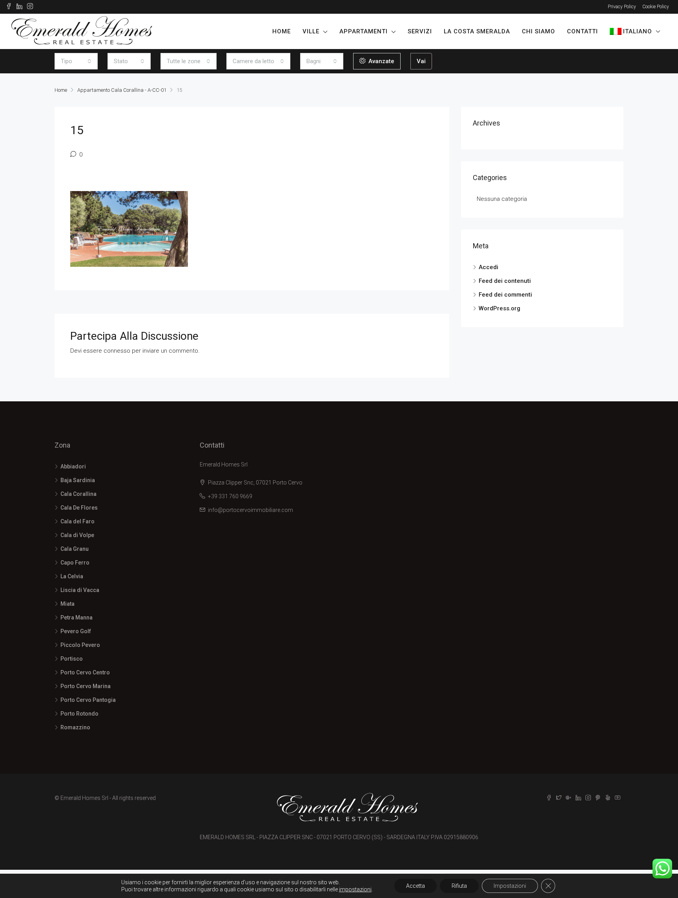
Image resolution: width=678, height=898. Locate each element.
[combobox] (76, 61)
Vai (421, 61)
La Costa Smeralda (477, 31)
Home (281, 31)
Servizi (420, 31)
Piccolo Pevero (80, 645)
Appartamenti (363, 31)
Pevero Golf (75, 631)
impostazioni (355, 889)
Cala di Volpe (77, 535)
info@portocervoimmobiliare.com (250, 510)
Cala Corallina (78, 494)
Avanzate (380, 61)
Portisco (71, 659)
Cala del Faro (77, 521)
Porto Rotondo (79, 713)
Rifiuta (459, 886)
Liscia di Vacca (79, 590)
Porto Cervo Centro (85, 672)
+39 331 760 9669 (230, 496)
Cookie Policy (655, 6)
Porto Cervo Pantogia (88, 700)
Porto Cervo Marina (85, 686)
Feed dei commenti (505, 294)
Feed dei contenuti (505, 280)
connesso (117, 350)
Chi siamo (538, 31)
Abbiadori (73, 466)
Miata (67, 604)
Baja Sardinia (77, 480)
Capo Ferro (74, 562)
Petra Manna (76, 617)
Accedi (488, 267)
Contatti (582, 31)
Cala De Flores (79, 508)
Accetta (415, 886)
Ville (311, 31)
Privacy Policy (622, 6)
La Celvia (71, 576)
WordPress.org (499, 308)
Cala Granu (74, 549)
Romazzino (75, 727)
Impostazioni (510, 886)
